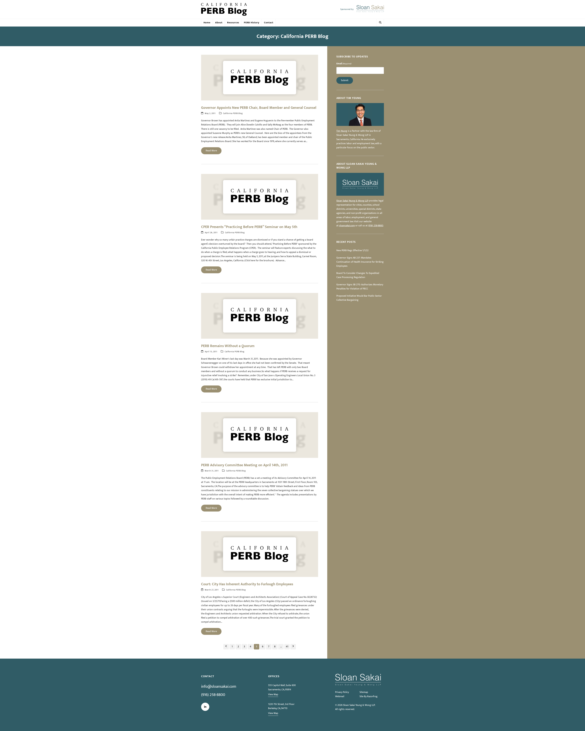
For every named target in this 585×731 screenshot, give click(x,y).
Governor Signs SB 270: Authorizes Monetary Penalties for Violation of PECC (359, 287)
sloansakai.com (347, 226)
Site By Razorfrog (369, 696)
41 (288, 646)
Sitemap (364, 692)
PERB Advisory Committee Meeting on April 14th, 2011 (244, 465)
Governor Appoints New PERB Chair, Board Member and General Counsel (258, 108)
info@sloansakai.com (218, 686)
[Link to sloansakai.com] (370, 9)
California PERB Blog (233, 113)
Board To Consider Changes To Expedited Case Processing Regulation (357, 275)
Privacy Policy (342, 692)
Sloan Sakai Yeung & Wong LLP (352, 201)
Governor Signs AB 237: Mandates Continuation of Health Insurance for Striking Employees (360, 262)
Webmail (339, 696)
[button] (380, 23)
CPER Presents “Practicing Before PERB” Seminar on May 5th (249, 227)
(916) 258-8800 (375, 226)
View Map (273, 694)
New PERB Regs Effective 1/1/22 (352, 250)
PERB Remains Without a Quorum (228, 346)
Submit (344, 80)
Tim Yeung (341, 131)
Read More (211, 151)
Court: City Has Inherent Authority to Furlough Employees (247, 584)
